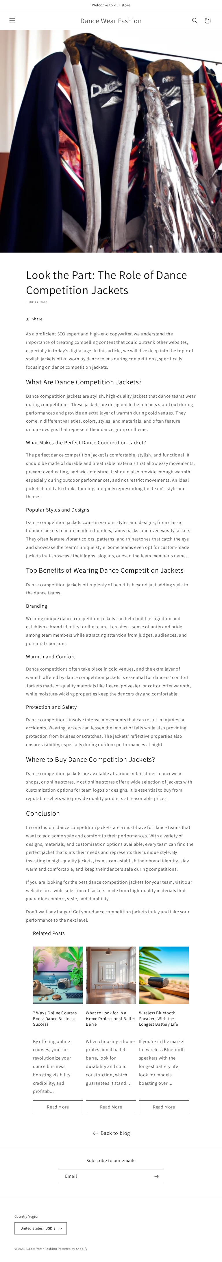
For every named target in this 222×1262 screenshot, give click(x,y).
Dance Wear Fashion (41, 1249)
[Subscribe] (156, 1176)
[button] (12, 20)
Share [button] (37, 319)
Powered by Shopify (73, 1249)
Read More (58, 1107)
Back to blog (115, 1133)
